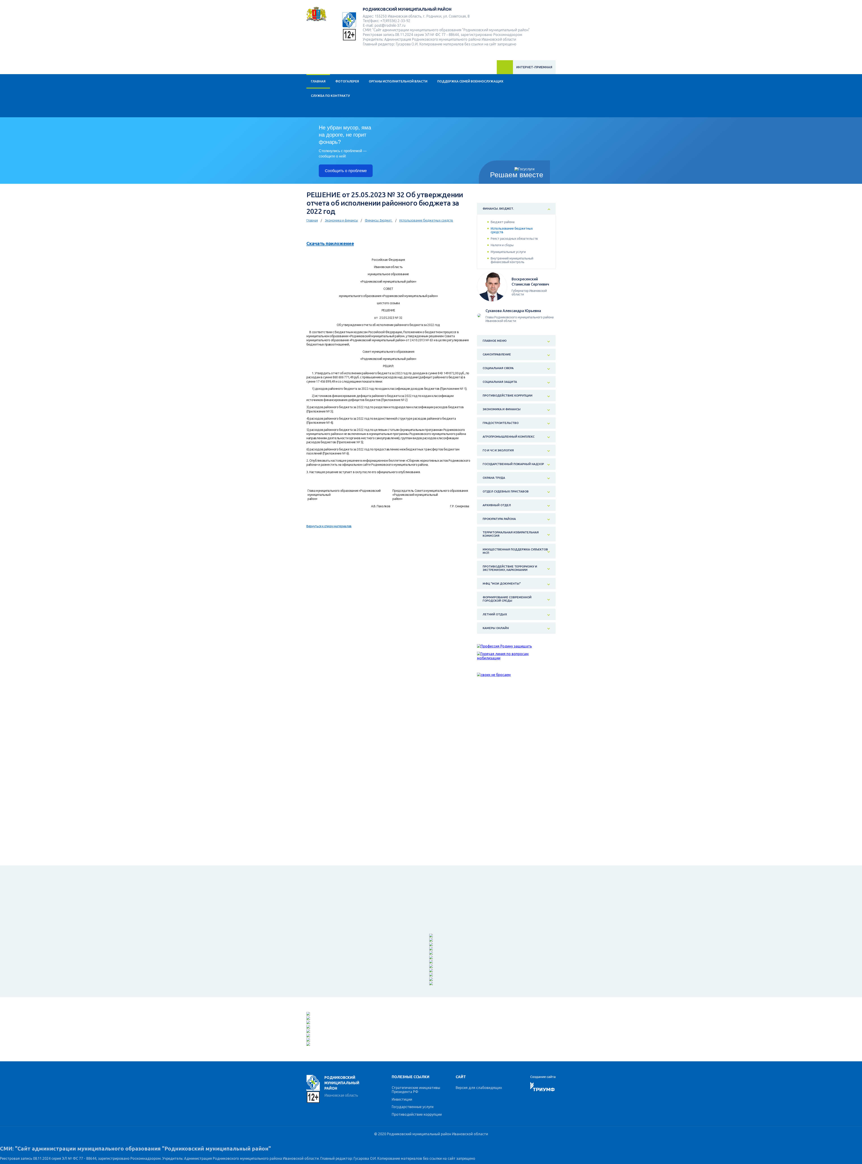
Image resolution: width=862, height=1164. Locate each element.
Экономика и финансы (341, 220)
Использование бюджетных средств (426, 220)
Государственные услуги (412, 1107)
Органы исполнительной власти (398, 81)
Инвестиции (402, 1099)
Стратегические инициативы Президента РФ (416, 1090)
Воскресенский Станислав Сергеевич (530, 281)
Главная (318, 81)
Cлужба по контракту (330, 96)
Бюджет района (503, 222)
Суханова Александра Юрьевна (513, 311)
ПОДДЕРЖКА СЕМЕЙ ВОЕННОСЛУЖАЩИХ (470, 81)
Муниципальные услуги (508, 252)
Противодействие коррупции (417, 1114)
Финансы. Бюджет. (378, 220)
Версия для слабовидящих (479, 1088)
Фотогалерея (347, 81)
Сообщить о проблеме (346, 171)
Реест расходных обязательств (514, 238)
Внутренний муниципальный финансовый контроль (512, 260)
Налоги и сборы (502, 245)
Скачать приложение (330, 243)
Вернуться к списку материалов (329, 526)
